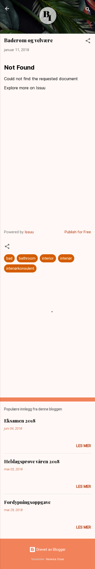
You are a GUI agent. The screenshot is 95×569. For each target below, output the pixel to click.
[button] (88, 42)
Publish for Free (78, 232)
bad (9, 258)
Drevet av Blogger (50, 549)
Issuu (29, 232)
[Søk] (88, 10)
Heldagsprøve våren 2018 (32, 461)
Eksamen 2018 (19, 421)
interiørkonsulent (20, 268)
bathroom (27, 258)
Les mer (83, 446)
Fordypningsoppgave (27, 502)
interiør (66, 258)
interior (48, 258)
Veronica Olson (55, 559)
